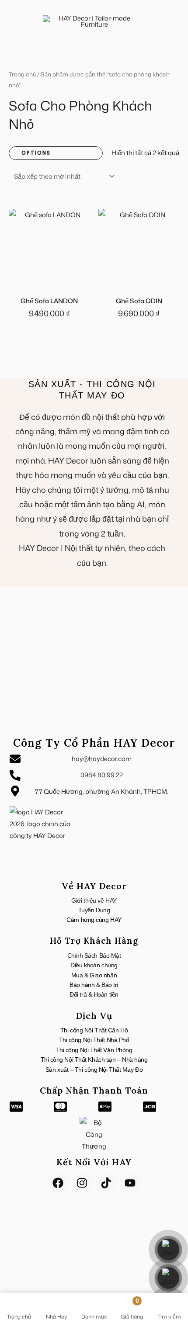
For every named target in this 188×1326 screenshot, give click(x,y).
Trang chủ (22, 74)
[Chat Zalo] (168, 1278)
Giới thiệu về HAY (93, 900)
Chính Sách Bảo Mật (94, 955)
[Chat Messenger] (168, 1249)
